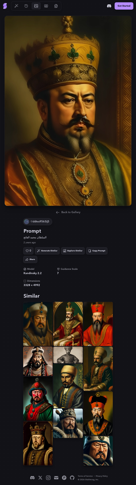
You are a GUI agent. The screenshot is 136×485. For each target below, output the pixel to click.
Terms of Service (85, 476)
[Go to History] (26, 6)
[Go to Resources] (56, 6)
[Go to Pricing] (46, 6)
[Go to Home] (5, 6)
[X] (40, 478)
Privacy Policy (102, 476)
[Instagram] (48, 478)
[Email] (56, 478)
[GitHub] (72, 478)
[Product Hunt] (64, 478)
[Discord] (109, 6)
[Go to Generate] (16, 6)
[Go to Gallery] (36, 6)
